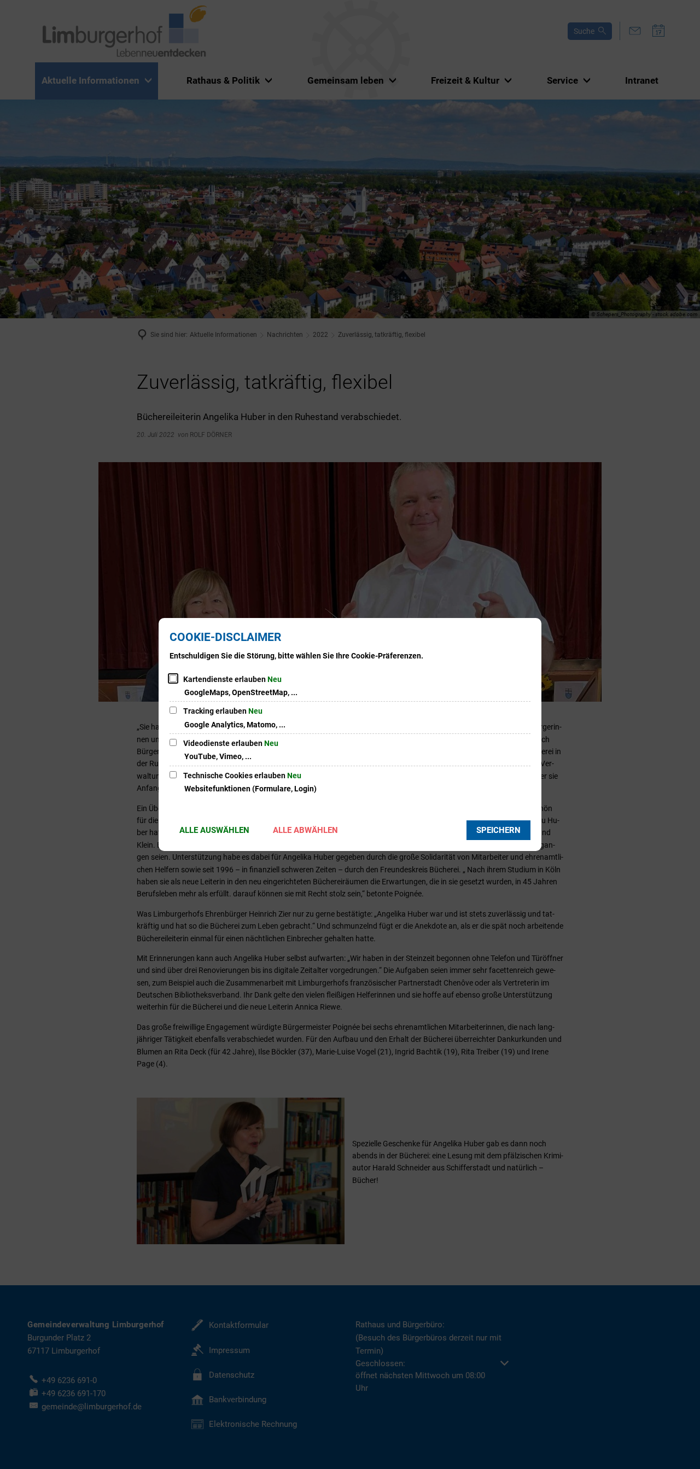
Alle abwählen (305, 830)
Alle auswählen (214, 830)
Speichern (498, 830)
